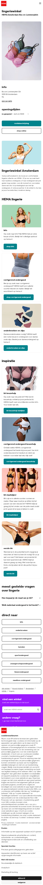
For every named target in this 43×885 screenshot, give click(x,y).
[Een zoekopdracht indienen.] (38, 710)
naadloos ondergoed (21, 680)
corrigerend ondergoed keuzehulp (21, 461)
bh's (21, 622)
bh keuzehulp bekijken (16, 411)
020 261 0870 (7, 101)
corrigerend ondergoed (21, 639)
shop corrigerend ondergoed (19, 297)
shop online (21, 131)
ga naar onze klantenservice (15, 721)
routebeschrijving (21, 123)
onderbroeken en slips (16, 348)
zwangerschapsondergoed (21, 664)
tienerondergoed (21, 672)
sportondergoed (21, 655)
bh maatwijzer (12, 515)
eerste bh (10, 574)
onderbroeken (21, 630)
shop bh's (10, 246)
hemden (21, 647)
